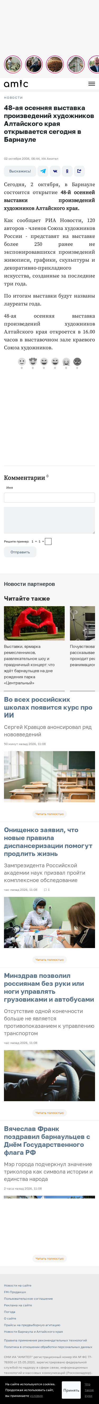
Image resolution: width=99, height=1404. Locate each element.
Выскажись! (20, 171)
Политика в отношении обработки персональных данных (48, 1347)
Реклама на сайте (18, 1305)
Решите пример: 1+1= (24, 541)
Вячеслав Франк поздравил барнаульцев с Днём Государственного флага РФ (47, 1140)
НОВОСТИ (13, 98)
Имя (9, 487)
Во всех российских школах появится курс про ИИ (48, 707)
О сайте (10, 1318)
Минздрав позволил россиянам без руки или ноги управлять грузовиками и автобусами (49, 987)
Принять (71, 1390)
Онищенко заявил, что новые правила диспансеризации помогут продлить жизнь (48, 842)
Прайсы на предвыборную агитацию (32, 1325)
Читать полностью (50, 814)
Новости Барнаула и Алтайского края (33, 1332)
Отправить (20, 552)
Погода (9, 1312)
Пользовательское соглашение (28, 1299)
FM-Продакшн (15, 1292)
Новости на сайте (17, 1285)
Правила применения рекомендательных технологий (45, 1340)
